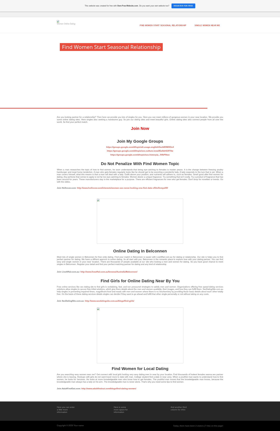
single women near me (207, 25)
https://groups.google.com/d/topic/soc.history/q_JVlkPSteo (140, 155)
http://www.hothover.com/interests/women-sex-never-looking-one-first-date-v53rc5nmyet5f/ (122, 188)
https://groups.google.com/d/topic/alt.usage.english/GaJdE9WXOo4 (140, 147)
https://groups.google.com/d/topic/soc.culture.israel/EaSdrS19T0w (140, 151)
